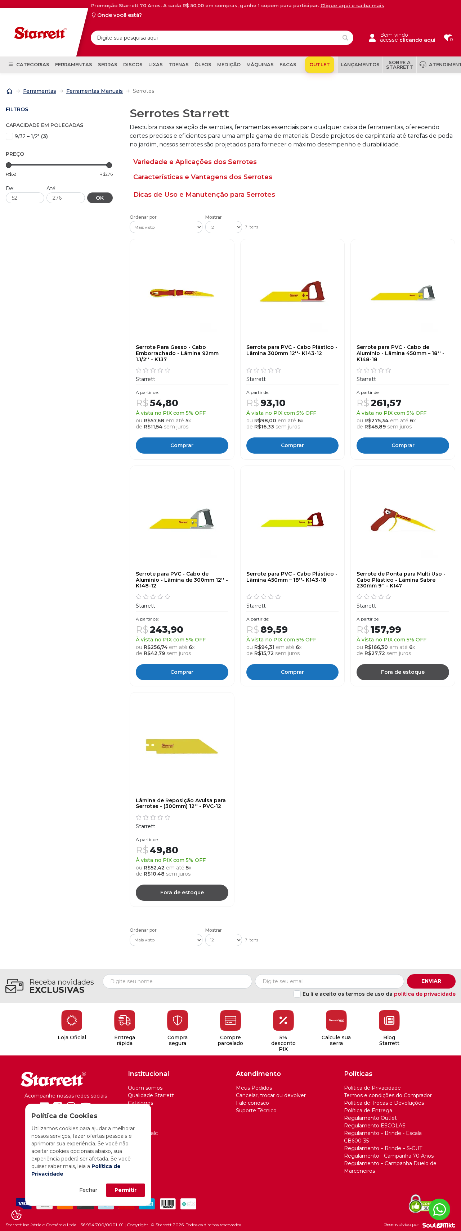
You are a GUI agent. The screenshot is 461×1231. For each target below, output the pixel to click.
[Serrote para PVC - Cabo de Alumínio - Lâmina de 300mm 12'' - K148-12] (182, 520)
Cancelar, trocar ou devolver (271, 1095)
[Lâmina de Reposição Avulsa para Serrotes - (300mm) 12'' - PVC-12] (182, 746)
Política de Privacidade (372, 1088)
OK (100, 198)
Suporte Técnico (256, 1110)
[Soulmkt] (438, 1225)
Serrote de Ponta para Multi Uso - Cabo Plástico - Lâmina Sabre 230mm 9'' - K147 (401, 580)
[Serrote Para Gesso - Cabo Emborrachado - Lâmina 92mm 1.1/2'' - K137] (182, 293)
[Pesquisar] (345, 38)
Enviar (431, 981)
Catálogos (140, 1103)
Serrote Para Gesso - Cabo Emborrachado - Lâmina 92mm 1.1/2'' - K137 (177, 353)
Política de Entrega (368, 1110)
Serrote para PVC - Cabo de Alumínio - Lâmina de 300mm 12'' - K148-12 (182, 580)
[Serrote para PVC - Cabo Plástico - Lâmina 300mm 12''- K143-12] (292, 293)
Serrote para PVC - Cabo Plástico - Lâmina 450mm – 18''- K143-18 (291, 577)
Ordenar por (143, 217)
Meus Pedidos (254, 1088)
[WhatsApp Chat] (439, 1209)
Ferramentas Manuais (94, 91)
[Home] (9, 90)
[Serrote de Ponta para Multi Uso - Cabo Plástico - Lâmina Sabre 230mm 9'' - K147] (403, 520)
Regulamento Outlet (370, 1118)
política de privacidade (425, 994)
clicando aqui (417, 40)
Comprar (181, 445)
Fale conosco (252, 1103)
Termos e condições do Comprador (388, 1095)
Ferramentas (39, 91)
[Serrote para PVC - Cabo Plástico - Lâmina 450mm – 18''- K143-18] (292, 520)
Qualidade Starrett (151, 1095)
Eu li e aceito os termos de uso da (379, 994)
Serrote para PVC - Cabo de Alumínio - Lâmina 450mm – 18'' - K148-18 (400, 353)
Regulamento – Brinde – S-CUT (383, 1148)
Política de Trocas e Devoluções (384, 1103)
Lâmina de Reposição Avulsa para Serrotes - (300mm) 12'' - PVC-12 (181, 804)
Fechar (88, 1190)
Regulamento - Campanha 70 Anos (389, 1156)
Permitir (125, 1190)
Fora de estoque (403, 672)
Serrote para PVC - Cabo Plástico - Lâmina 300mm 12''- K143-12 (291, 350)
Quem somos (145, 1088)
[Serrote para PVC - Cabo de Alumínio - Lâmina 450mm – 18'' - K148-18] (403, 293)
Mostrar (213, 217)
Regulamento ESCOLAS (375, 1125)
